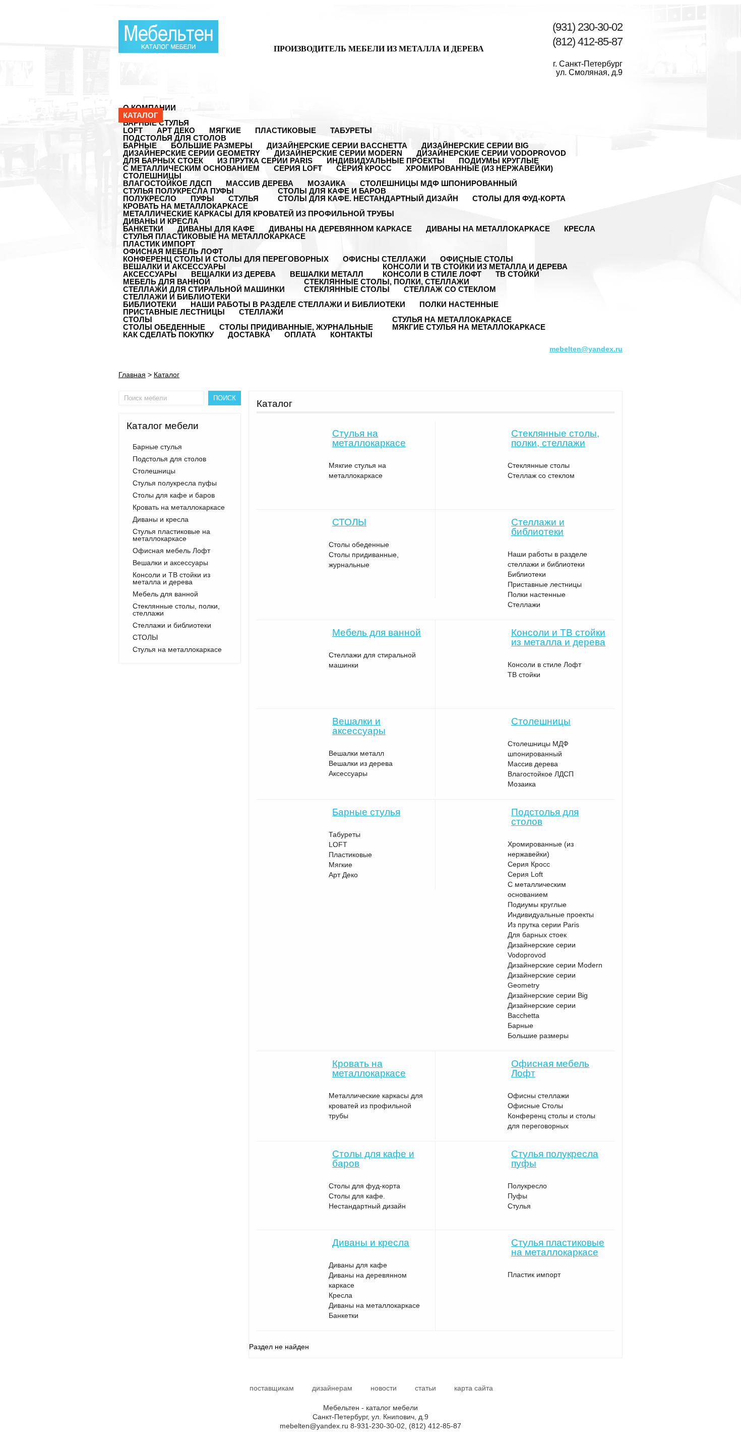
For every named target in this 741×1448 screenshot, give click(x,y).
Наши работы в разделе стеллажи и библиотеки (298, 304)
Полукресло (527, 1186)
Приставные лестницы (174, 312)
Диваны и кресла (161, 221)
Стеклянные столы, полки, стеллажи (386, 281)
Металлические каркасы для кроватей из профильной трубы (258, 213)
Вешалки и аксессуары (174, 266)
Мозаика (522, 784)
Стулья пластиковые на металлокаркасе (214, 236)
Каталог (140, 115)
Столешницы (152, 175)
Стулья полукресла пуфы (178, 191)
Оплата (300, 334)
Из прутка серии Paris (265, 160)
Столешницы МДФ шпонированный (438, 183)
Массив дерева (259, 183)
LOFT (338, 844)
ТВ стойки (517, 274)
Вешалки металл (356, 753)
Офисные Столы (535, 1106)
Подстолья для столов (174, 138)
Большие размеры (538, 1036)
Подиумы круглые (537, 904)
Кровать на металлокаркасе (185, 206)
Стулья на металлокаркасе (452, 319)
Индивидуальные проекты (551, 915)
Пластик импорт (534, 1275)
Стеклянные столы (347, 289)
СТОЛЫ (137, 319)
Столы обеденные (359, 544)
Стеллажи (261, 312)
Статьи (425, 1388)
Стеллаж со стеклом (450, 289)
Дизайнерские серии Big (548, 995)
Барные (520, 1025)
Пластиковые (285, 130)
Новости (384, 1388)
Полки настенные (459, 304)
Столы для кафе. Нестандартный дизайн (368, 198)
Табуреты (351, 130)
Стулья (519, 1206)
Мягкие (340, 865)
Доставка (249, 334)
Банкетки (343, 1315)
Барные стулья (156, 122)
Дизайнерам (332, 1388)
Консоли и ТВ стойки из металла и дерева (475, 266)
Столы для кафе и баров (332, 191)
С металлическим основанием (191, 168)
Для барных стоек (537, 935)
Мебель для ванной (166, 281)
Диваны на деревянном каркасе (340, 228)
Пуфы (517, 1196)
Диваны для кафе (358, 1265)
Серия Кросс (364, 168)
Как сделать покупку (168, 334)
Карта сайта (473, 1388)
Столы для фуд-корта (519, 198)
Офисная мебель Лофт (173, 251)
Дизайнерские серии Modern (555, 965)
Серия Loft (298, 168)
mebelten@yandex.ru (314, 1426)
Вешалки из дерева (233, 274)
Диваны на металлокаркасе (488, 228)
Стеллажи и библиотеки (176, 296)
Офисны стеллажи (538, 1096)
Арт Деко (343, 875)
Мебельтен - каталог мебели (168, 36)
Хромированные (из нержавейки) (479, 168)
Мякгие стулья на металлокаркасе (468, 327)
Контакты (351, 334)
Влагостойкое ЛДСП (541, 774)
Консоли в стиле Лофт (544, 664)
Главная (132, 375)
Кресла (579, 228)
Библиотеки (527, 574)
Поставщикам (272, 1388)
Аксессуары (348, 773)
